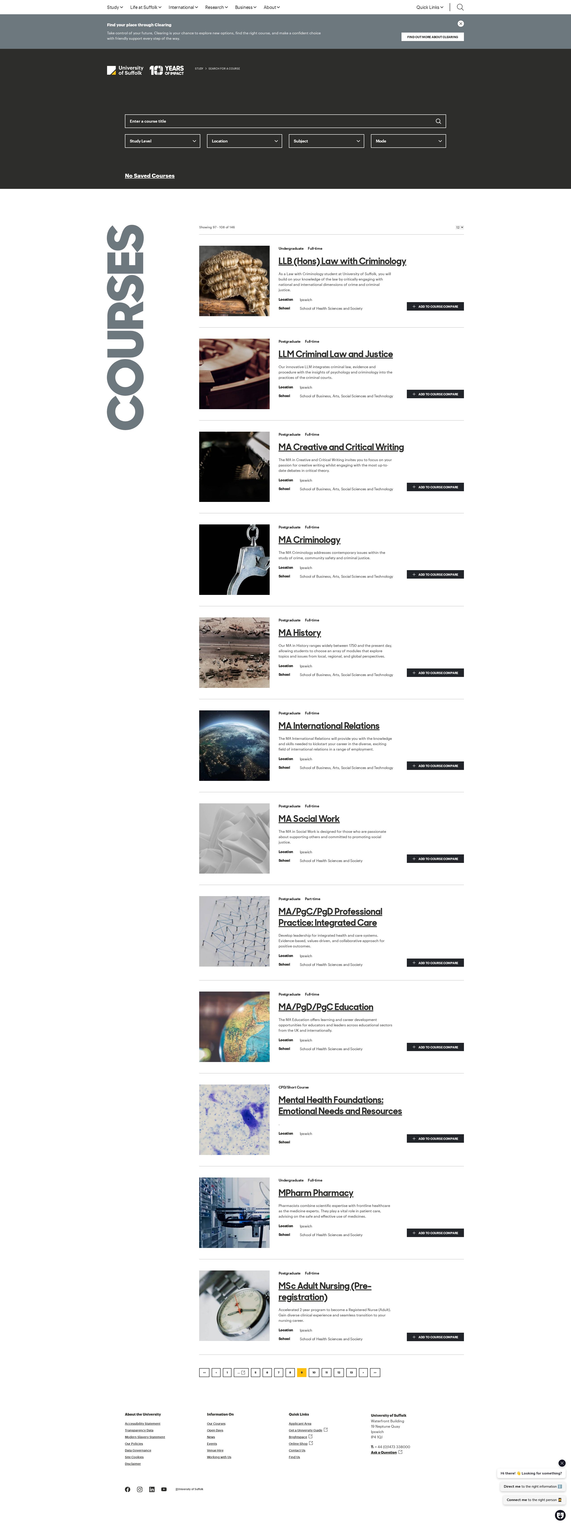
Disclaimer (133, 1464)
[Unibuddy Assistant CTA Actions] (531, 1482)
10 (314, 1372)
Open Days (215, 1430)
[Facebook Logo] (127, 1489)
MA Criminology (310, 540)
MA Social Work (309, 819)
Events (212, 1444)
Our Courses (216, 1423)
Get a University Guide (305, 1430)
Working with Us (219, 1457)
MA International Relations (329, 726)
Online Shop (298, 1444)
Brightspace (298, 1437)
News (211, 1437)
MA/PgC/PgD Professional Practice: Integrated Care (330, 917)
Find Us (294, 1457)
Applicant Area (300, 1423)
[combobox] (285, 124)
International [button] (181, 7)
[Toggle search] (460, 7)
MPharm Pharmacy (316, 1193)
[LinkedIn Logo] (152, 1489)
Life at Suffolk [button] (143, 7)
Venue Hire (215, 1450)
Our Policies (134, 1444)
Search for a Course (224, 68)
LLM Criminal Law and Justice (336, 354)
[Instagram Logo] (140, 1489)
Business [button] (244, 7)
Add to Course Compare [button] (438, 306)
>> (375, 1372)
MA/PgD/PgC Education (326, 1007)
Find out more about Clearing (432, 37)
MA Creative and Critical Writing (341, 447)
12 (338, 1372)
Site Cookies (134, 1457)
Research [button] (214, 7)
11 (326, 1372)
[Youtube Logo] (164, 1489)
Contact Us (297, 1450)
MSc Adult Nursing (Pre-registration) (325, 1291)
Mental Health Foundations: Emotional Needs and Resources (340, 1105)
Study (199, 68)
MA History (300, 633)
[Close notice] (461, 24)
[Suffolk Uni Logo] (145, 70)
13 (351, 1372)
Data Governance (138, 1450)
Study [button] (113, 7)
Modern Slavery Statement (145, 1437)
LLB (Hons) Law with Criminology (342, 261)
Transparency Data (139, 1430)
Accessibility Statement (142, 1423)
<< (204, 1372)
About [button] (270, 7)
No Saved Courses (150, 176)
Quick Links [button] (427, 7)
